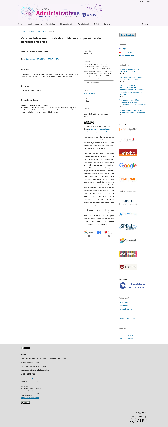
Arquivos (38, 24)
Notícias (97, 24)
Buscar (146, 24)
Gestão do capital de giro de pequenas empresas (130, 70)
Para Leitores (123, 302)
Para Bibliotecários (125, 309)
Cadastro (140, 2)
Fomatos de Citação (92, 82)
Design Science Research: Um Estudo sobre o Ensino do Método (132, 111)
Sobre (20, 24)
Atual (30, 24)
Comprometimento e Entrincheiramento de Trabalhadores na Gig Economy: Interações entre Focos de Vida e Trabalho (131, 89)
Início (23, 31)
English (125, 49)
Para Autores (123, 306)
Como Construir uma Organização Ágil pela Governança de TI (132, 78)
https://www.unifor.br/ (30, 398)
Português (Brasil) (126, 339)
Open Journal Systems (127, 319)
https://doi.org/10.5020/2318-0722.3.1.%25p (42, 59)
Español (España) (128, 52)
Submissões (50, 24)
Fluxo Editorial (83, 24)
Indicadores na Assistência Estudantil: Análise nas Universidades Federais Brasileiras (132, 102)
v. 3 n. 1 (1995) (41, 31)
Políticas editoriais (66, 24)
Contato (107, 24)
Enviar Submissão (127, 35)
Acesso (148, 2)
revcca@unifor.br (33, 378)
